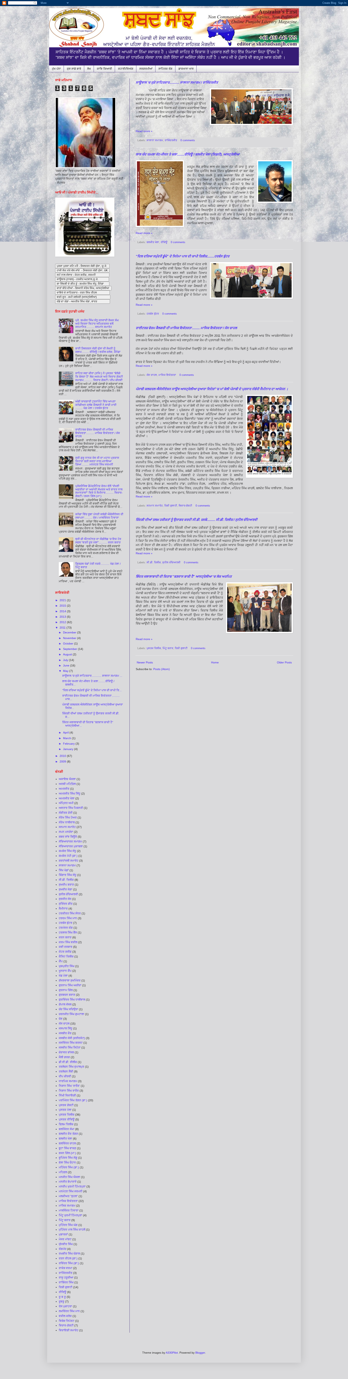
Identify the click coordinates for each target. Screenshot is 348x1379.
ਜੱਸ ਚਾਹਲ (152, 375)
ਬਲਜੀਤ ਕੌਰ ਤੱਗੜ (68, 1133)
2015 (63, 605)
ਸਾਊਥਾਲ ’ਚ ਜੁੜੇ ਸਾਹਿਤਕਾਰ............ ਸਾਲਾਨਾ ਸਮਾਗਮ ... (92, 675)
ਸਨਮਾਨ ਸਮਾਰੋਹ (155, 505)
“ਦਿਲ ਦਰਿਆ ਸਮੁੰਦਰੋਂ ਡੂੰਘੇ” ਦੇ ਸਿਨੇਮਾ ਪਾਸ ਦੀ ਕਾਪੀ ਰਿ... (92, 690)
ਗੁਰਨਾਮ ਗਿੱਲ (66, 990)
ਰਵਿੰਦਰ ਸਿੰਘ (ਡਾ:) (69, 1263)
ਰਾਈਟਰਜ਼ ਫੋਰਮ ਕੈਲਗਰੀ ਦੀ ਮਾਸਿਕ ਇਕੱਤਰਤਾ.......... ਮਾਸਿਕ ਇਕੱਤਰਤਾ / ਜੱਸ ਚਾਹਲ (186, 328)
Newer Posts (145, 662)
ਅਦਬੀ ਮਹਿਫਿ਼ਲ (67, 783)
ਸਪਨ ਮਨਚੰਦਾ (66, 831)
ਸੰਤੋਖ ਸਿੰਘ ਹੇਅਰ (68, 817)
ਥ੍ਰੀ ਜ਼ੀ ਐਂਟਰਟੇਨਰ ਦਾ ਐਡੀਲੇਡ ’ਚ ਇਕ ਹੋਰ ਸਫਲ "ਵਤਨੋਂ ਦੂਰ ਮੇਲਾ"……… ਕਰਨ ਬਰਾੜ (98, 540)
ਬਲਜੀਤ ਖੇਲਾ (153, 242)
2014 (63, 611)
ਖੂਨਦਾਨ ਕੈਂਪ (65, 970)
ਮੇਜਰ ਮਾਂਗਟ (65, 1239)
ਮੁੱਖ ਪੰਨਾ (56, 68)
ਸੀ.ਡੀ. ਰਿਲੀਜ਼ (154, 562)
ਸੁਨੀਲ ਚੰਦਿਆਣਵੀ (171, 562)
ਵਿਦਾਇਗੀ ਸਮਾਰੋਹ (68, 1330)
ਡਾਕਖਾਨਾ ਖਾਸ (186, 68)
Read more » (144, 131)
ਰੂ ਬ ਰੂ (62, 1296)
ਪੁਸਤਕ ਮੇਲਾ (65, 1109)
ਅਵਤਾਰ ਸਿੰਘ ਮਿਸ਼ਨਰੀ (71, 807)
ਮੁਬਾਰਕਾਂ (63, 1234)
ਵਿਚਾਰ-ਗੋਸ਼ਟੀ (185, 505)
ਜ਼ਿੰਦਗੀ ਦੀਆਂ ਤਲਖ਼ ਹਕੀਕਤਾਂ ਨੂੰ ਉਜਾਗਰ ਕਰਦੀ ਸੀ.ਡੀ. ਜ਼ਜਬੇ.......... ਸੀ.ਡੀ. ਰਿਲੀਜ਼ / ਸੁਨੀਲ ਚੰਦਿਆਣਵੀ (196, 519)
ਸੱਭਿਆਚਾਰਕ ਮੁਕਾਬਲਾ (71, 846)
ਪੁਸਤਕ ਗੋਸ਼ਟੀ (66, 1105)
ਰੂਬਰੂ (61, 1301)
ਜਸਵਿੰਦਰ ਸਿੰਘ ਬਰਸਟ (71, 1042)
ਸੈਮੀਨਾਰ (63, 908)
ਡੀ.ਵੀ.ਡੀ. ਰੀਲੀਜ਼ (68, 1062)
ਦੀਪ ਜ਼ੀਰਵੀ (65, 1076)
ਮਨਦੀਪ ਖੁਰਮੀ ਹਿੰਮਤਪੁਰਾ (72, 1186)
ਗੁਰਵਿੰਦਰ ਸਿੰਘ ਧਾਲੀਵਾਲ (72, 999)
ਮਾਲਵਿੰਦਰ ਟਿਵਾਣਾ (69, 1210)
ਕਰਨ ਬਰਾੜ (65, 937)
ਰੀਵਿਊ (164, 242)
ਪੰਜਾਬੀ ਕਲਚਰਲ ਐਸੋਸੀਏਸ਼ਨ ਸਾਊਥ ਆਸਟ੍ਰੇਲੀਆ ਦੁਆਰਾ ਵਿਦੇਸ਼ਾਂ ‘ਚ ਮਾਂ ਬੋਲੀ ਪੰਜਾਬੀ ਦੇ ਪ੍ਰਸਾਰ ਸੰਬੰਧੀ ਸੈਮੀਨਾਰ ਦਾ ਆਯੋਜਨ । (212, 389)
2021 (63, 600)
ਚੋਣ (60, 1018)
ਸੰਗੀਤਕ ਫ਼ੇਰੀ (65, 812)
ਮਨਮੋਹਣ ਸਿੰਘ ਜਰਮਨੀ (70, 1191)
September (70, 649)
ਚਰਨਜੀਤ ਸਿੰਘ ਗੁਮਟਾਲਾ (71, 1014)
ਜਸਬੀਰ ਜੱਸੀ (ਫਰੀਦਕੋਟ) (72, 1038)
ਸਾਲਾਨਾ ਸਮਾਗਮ (155, 140)
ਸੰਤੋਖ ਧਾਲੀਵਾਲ (67, 822)
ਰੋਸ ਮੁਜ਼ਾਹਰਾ (65, 1306)
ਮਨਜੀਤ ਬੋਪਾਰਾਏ (68, 1181)
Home (215, 662)
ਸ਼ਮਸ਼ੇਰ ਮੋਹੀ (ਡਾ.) (68, 855)
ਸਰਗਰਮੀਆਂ (145, 68)
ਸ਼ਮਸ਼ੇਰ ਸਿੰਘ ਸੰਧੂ (67, 851)
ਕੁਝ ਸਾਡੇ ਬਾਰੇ (74, 68)
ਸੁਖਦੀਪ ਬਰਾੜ (66, 884)
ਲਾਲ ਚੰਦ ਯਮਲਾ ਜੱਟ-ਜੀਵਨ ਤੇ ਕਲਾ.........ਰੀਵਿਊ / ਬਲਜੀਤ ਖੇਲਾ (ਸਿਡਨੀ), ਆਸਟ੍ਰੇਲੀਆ (187, 154)
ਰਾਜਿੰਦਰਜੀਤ (171, 140)
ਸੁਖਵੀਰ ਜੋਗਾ (65, 889)
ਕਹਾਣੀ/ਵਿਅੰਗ (125, 68)
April (66, 732)
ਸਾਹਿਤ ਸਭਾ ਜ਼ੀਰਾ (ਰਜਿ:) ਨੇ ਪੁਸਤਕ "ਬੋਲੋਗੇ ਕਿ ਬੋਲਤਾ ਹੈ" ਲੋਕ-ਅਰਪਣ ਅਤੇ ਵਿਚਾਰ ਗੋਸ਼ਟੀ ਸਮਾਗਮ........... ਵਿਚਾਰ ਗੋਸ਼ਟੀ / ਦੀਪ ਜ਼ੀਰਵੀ (99, 377)
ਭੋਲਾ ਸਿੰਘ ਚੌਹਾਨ (67, 1162)
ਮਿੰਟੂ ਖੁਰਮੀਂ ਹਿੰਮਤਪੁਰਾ (70, 1215)
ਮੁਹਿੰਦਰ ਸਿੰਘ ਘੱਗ (68, 1225)
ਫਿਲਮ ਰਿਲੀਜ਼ (66, 1124)
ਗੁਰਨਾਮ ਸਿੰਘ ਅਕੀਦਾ (70, 985)
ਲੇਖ (89, 68)
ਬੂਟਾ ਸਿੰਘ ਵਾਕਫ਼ (67, 1148)
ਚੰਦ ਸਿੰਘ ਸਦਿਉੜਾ (68, 1009)
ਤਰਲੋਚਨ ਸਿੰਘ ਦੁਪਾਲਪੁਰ (71, 1066)
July (66, 660)
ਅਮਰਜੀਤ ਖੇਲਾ (67, 798)
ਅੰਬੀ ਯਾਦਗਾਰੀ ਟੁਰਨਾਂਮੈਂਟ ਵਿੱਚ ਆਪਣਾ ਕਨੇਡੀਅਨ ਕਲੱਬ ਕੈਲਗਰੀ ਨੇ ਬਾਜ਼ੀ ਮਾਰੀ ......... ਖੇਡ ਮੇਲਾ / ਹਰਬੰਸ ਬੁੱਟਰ (95, 405)
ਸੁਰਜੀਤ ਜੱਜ (65, 898)
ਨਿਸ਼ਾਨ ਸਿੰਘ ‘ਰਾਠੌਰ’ (69, 1085)
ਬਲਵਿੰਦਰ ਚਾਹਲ (67, 1143)
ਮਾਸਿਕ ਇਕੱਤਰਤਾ (167, 375)
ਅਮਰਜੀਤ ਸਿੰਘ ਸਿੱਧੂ (69, 793)
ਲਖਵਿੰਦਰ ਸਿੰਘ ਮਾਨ (69, 1311)
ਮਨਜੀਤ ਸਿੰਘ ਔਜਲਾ (69, 1177)
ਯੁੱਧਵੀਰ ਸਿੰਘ (66, 1244)
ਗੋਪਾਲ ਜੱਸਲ (65, 1004)
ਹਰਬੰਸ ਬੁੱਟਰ (153, 313)
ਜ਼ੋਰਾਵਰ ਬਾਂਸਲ (66, 1052)
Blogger (200, 1352)
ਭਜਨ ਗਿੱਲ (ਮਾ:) (67, 1153)
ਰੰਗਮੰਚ (62, 1249)
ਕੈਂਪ (61, 961)
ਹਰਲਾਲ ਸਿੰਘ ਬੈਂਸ (68, 932)
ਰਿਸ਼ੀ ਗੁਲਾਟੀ (65, 1287)
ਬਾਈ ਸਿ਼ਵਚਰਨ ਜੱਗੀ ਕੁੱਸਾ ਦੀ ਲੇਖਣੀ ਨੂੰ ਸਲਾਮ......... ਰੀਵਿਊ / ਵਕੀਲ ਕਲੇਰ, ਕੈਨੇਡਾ (97, 350)
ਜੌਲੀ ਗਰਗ (64, 1057)
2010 (63, 755)
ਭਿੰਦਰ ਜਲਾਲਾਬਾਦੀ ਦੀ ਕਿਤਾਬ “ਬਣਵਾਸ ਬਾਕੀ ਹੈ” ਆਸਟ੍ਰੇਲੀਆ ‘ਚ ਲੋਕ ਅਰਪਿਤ (184, 576)
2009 (63, 761)
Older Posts (284, 662)
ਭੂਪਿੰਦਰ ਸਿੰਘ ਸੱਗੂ (68, 1157)
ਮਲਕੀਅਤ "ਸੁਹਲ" (68, 1196)
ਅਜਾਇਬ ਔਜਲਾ (67, 779)
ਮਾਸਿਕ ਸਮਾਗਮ (67, 1205)
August (68, 654)
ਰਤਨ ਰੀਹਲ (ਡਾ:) (68, 1258)
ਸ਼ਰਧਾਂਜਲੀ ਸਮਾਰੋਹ (68, 860)
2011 (63, 627)
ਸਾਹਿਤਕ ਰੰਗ (165, 68)
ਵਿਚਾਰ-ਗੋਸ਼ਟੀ (66, 1325)
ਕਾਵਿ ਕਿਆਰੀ (104, 68)
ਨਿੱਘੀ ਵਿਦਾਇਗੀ (67, 1095)
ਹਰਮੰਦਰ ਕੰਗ (66, 927)
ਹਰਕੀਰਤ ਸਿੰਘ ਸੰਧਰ (70, 913)
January (68, 749)
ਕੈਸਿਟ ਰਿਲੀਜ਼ (66, 956)
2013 (63, 616)
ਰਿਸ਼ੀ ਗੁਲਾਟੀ (170, 505)
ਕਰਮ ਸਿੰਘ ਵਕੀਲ (68, 942)
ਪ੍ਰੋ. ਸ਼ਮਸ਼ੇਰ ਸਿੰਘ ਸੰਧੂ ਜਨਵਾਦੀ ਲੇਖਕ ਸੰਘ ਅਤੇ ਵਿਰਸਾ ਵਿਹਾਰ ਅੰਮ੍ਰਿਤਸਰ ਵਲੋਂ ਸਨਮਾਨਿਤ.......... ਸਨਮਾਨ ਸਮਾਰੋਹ (97, 324)
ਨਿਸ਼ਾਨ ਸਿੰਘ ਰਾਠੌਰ (69, 1090)
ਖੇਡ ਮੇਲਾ (63, 975)
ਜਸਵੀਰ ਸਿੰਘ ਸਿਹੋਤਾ (70, 1047)
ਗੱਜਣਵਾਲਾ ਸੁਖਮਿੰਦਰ (70, 980)
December (70, 632)
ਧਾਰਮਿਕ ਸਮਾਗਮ (68, 1081)
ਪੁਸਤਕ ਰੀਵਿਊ (67, 1119)
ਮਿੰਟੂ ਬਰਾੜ (168, 648)
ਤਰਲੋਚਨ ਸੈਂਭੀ (66, 1071)
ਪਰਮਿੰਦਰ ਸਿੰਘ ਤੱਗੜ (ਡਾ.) (73, 1100)
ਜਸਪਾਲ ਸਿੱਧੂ (65, 1028)
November (70, 638)
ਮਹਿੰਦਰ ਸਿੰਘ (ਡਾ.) (69, 1167)
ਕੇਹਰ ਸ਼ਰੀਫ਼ (65, 951)
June (66, 665)
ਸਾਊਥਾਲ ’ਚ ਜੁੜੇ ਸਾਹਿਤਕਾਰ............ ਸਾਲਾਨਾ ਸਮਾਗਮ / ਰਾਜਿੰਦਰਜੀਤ (177, 82)
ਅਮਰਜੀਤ (64, 788)
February (69, 743)
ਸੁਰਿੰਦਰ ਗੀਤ (65, 903)
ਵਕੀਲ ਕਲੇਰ (65, 1316)
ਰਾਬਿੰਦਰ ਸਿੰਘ (66, 1282)
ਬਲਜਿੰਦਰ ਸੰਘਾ (66, 1129)
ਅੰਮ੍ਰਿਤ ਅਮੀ (66, 803)
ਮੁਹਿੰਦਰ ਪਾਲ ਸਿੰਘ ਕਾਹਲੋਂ (72, 1229)
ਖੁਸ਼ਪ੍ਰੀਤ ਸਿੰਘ (66, 966)
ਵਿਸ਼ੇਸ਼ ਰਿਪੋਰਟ (66, 1320)
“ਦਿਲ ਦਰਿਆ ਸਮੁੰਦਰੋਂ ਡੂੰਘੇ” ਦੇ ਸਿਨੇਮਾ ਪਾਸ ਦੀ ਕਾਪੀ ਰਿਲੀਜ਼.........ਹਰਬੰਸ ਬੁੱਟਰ (182, 256)
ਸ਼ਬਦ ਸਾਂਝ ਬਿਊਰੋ (68, 836)
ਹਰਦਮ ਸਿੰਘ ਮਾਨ (68, 918)
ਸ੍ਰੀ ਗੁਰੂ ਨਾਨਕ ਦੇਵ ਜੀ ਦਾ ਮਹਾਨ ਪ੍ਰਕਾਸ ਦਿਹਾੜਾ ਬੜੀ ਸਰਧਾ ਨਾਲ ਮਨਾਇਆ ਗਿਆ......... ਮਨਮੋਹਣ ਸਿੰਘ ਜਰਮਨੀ (97, 461)
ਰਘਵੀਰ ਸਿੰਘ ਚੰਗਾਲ (69, 1253)
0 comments (187, 140)
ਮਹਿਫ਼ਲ (63, 1172)
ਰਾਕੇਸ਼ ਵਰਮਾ (65, 1268)
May (66, 670)
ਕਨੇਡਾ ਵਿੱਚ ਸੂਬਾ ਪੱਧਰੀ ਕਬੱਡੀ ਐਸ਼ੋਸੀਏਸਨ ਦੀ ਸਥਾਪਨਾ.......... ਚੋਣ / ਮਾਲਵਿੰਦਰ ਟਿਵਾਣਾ (99, 516)
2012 (63, 622)
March (67, 738)
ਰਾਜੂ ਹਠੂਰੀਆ (66, 1277)
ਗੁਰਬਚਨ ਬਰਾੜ (67, 994)
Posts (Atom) (161, 669)
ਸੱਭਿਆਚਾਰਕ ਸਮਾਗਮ (70, 841)
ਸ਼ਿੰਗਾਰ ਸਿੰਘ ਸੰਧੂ (67, 875)
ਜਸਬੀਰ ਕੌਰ (65, 1033)
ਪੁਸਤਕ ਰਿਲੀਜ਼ (154, 648)
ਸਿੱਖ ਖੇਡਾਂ (64, 870)
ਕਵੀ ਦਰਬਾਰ (65, 946)
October (68, 643)
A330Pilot (172, 1352)
